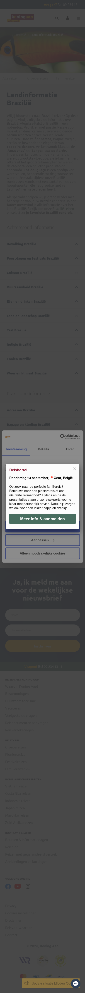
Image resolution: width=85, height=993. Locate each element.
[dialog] (42, 496)
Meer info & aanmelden (42, 519)
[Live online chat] (75, 983)
